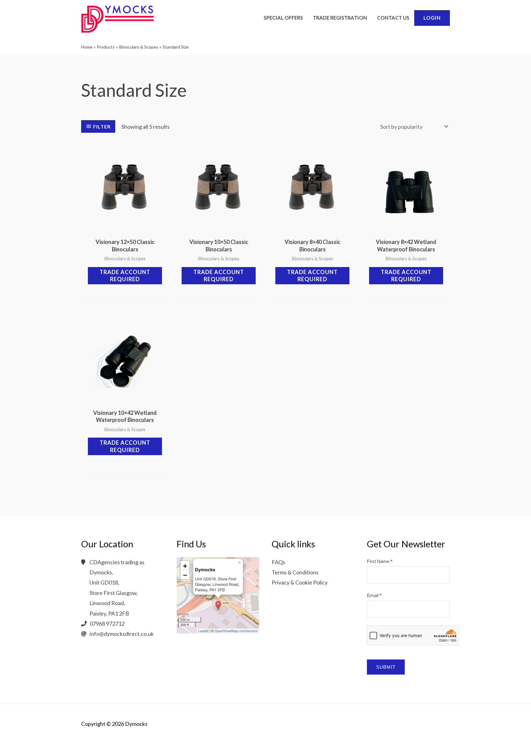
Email (374, 595)
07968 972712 (107, 623)
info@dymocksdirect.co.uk (122, 633)
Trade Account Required (125, 275)
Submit (385, 667)
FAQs (278, 562)
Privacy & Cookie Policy (300, 582)
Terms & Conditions (295, 572)
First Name (379, 561)
